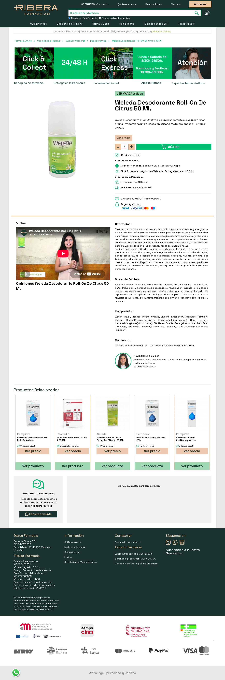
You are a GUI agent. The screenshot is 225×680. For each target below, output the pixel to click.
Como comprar (72, 552)
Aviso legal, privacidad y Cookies (112, 673)
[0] (207, 13)
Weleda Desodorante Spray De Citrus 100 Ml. (110, 438)
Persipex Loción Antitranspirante (186, 438)
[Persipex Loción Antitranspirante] (192, 413)
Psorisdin (63, 434)
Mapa (177, 165)
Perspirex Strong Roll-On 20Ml (150, 438)
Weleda (102, 434)
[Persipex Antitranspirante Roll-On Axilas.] (33, 413)
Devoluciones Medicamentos (80, 561)
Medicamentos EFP (156, 23)
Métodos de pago (74, 547)
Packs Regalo (186, 23)
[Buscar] (198, 13)
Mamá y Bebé (101, 23)
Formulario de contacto (128, 542)
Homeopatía (127, 23)
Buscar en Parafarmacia (83, 18)
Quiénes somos (127, 4)
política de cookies (161, 31)
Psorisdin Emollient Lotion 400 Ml (72, 438)
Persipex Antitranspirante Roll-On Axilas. (32, 438)
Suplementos (38, 23)
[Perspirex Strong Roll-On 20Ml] (152, 413)
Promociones (153, 4)
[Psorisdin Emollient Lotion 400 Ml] (72, 413)
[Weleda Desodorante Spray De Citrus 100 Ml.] (112, 413)
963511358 (88, 4)
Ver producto (33, 466)
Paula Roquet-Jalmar (146, 355)
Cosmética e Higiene (70, 23)
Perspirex (23, 434)
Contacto (102, 4)
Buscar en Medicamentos (115, 18)
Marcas (175, 4)
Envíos (68, 557)
